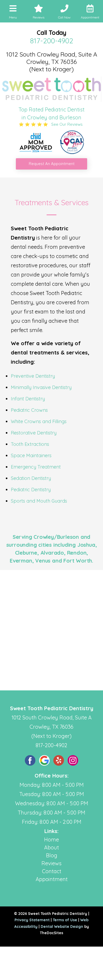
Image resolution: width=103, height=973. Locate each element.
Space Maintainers (31, 455)
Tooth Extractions (30, 444)
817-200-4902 (51, 40)
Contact (51, 871)
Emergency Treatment (36, 467)
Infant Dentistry (28, 399)
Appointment (52, 879)
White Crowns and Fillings (39, 421)
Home (51, 839)
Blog (51, 855)
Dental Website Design (62, 926)
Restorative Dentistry (34, 433)
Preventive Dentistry (33, 376)
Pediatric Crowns (29, 410)
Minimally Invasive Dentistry (41, 387)
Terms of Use (65, 920)
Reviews (51, 863)
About (51, 847)
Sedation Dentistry (31, 478)
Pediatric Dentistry (31, 489)
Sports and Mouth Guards (39, 501)
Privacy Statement (32, 920)
